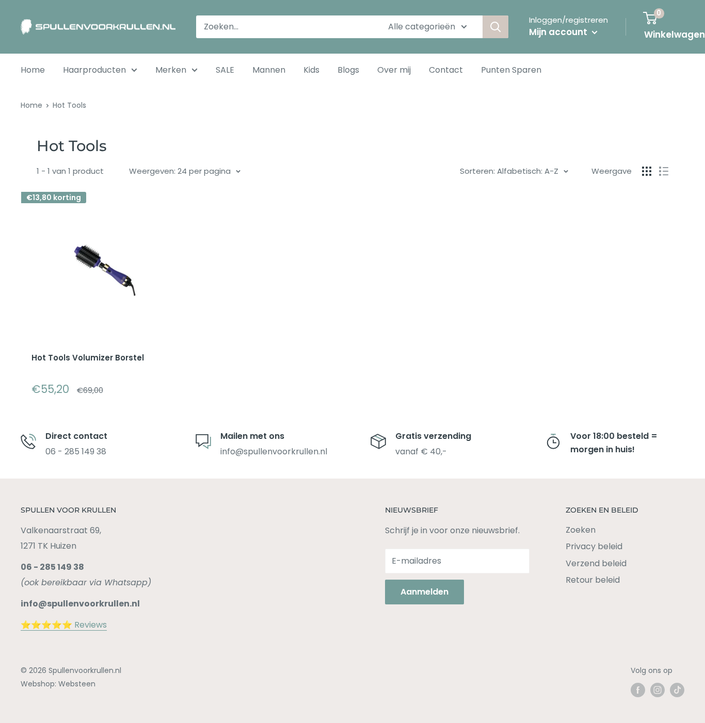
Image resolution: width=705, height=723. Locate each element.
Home (33, 70)
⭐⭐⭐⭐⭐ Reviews (64, 625)
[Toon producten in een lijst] (663, 171)
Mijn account (559, 32)
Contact (446, 70)
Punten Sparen (511, 70)
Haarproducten (94, 70)
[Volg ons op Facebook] (638, 690)
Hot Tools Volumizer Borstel (87, 357)
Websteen (76, 684)
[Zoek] (495, 26)
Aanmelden (424, 592)
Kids (311, 70)
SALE (225, 70)
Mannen (268, 70)
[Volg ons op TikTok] (677, 690)
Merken (170, 70)
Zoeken (581, 530)
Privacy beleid (594, 546)
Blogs (348, 70)
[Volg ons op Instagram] (657, 690)
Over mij (394, 70)
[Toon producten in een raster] (646, 171)
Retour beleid (593, 580)
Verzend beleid (596, 563)
